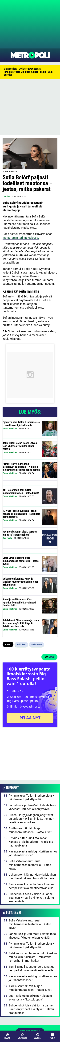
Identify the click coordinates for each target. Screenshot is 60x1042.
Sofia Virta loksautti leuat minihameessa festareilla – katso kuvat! (21, 560)
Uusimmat (12, 788)
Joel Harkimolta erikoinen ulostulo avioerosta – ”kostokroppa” (30, 997)
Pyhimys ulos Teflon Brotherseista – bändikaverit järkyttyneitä (21, 423)
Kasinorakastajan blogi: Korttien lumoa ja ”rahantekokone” (20, 533)
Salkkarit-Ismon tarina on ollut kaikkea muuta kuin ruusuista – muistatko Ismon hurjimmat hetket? (33, 957)
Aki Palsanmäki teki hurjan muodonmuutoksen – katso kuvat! (21, 491)
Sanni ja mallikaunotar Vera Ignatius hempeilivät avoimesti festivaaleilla (19, 602)
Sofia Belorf (36, 644)
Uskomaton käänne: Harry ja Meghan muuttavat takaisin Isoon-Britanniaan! (21, 581)
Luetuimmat (13, 913)
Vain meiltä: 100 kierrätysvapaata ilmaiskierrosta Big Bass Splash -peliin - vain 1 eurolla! (29, 71)
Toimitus (6, 196)
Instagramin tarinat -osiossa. (21, 237)
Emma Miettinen (10, 428)
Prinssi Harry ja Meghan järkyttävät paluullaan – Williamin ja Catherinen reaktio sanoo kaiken (21, 466)
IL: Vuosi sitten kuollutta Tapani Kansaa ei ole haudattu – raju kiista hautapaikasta (21, 513)
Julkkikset (21, 644)
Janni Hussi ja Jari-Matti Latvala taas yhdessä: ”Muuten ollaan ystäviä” (20, 445)
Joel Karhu (7, 538)
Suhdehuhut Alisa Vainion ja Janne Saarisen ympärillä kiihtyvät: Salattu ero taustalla (21, 623)
